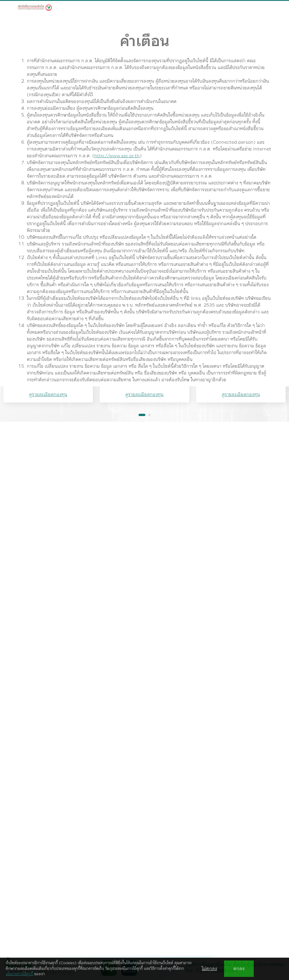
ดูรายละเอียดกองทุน (48, 394)
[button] (142, 415)
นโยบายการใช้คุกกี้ (19, 974)
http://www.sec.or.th (117, 156)
